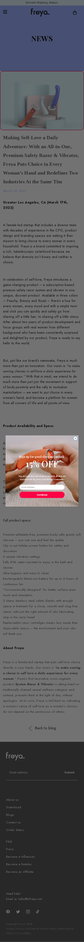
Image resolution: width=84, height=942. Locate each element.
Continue (42, 494)
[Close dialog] (75, 438)
